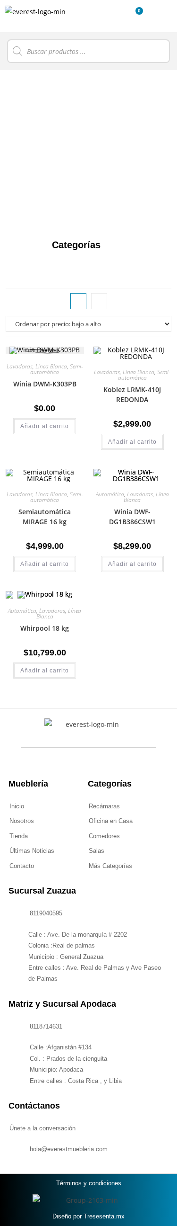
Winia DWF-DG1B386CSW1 (132, 516)
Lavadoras (20, 366)
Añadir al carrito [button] (44, 426)
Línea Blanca (51, 366)
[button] (118, 16)
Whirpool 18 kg (44, 628)
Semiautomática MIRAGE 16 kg (44, 516)
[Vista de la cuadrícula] (78, 301)
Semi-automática (56, 369)
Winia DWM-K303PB (44, 383)
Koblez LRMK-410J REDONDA (132, 394)
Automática (110, 494)
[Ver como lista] (99, 301)
